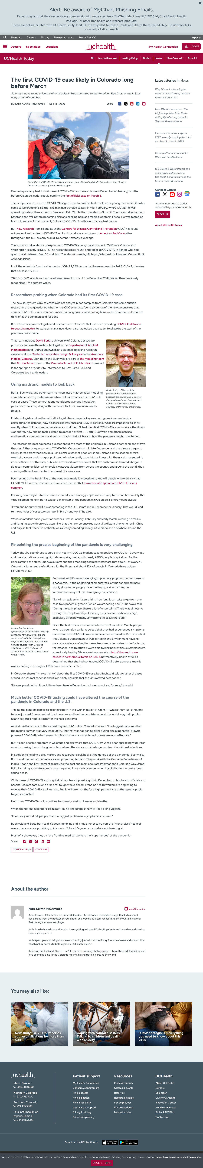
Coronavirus (22, 849)
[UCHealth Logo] (23, 1074)
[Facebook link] (157, 194)
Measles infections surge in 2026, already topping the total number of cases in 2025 (173, 137)
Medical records (123, 1082)
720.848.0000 (25, 1086)
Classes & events (123, 1087)
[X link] (164, 194)
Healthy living (129, 58)
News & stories (122, 1112)
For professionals (124, 1107)
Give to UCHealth (165, 1097)
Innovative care (107, 58)
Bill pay (45, 37)
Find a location (81, 1097)
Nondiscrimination (165, 1107)
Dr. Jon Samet (26, 363)
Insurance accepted (84, 1107)
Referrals (16, 37)
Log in (195, 46)
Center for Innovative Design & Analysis (57, 354)
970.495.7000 (25, 1096)
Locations (52, 46)
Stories (146, 58)
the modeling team (92, 358)
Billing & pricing (82, 1112)
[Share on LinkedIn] (138, 104)
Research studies (64, 37)
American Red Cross (112, 233)
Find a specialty (82, 1102)
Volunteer (161, 1092)
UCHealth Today (19, 58)
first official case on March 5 (83, 195)
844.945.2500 (25, 1119)
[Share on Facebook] (119, 104)
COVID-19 (41, 849)
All (92, 58)
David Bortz (43, 340)
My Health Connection (163, 46)
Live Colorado (175, 58)
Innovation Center (165, 1102)
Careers (31, 37)
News (158, 58)
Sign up (162, 214)
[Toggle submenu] (4, 46)
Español (196, 37)
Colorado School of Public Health (72, 363)
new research (25, 228)
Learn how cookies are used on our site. (178, 1157)
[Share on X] (126, 104)
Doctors (16, 46)
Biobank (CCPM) (164, 1112)
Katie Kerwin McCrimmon (30, 103)
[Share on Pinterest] (132, 104)
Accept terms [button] (102, 1162)
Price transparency (84, 1117)
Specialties (33, 46)
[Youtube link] (172, 194)
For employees (122, 1102)
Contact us (161, 1117)
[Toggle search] (4, 37)
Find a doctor (80, 1092)
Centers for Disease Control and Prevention (89, 228)
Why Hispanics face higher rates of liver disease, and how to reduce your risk (172, 93)
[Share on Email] (144, 104)
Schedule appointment (86, 1087)
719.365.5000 (25, 1106)
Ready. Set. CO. (88, 37)
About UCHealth (164, 1082)
